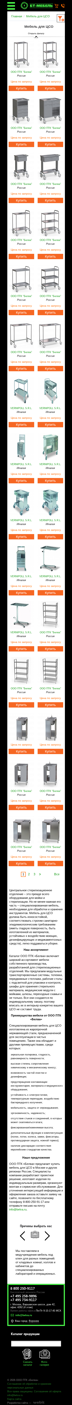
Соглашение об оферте (47, 1391)
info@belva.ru (17, 1209)
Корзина (58, 6)
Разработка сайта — (19, 1402)
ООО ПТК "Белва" (21, 71)
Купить (21, 88)
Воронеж (34, 1321)
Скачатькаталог (27, 1363)
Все (57, 874)
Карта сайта (14, 1399)
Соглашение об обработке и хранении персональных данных (29, 1385)
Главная (16, 16)
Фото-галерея (44, 1363)
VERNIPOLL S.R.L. (21, 408)
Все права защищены (19, 1391)
